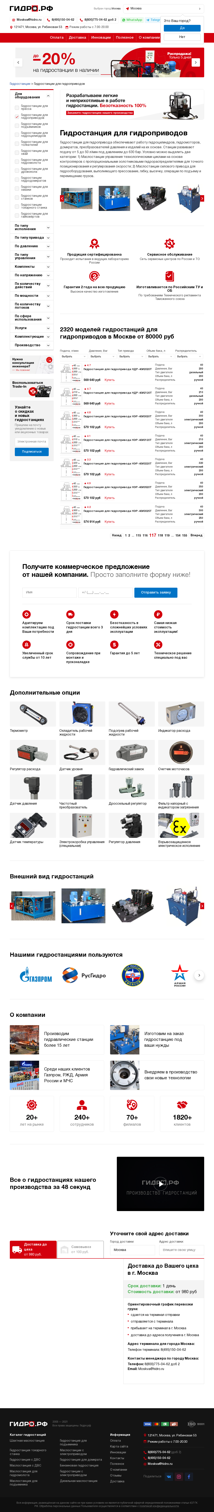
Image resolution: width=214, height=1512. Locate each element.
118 (160, 535)
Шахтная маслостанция (27, 1441)
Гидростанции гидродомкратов (33, 179)
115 (138, 535)
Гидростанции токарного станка (34, 206)
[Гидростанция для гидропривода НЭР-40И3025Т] (132, 514)
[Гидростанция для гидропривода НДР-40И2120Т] (132, 396)
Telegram (157, 20)
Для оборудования (27, 96)
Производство (27, 345)
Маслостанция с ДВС (25, 1465)
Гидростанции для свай (34, 152)
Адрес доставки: (171, 1242)
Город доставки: (122, 1242)
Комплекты (24, 266)
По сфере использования (28, 318)
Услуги (21, 328)
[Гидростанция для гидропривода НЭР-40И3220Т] (132, 467)
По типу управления (25, 257)
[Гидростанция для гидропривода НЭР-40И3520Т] (132, 491)
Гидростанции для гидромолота (34, 161)
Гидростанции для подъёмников (34, 125)
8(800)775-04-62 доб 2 (100, 20)
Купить (110, 380)
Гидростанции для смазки (34, 188)
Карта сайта (119, 1446)
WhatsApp (134, 20)
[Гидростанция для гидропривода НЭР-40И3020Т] (132, 420)
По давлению (26, 246)
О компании (149, 37)
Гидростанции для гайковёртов (34, 215)
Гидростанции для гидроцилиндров (34, 134)
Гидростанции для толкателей (34, 143)
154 (177, 535)
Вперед (196, 535)
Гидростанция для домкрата (81, 1460)
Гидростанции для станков (34, 197)
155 (184, 535)
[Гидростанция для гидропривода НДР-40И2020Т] (132, 373)
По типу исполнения (25, 228)
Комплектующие (29, 336)
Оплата (57, 37)
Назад (116, 535)
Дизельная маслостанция (78, 1481)
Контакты (117, 1458)
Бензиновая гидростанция (79, 1465)
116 (145, 535)
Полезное (125, 37)
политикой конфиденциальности (159, 1506)
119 (166, 535)
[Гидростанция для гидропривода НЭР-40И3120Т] (132, 443)
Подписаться (32, 451)
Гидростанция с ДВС (25, 1460)
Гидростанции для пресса (34, 107)
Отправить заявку (156, 592)
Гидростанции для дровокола (34, 170)
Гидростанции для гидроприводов (34, 116)
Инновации (101, 37)
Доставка (77, 37)
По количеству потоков (27, 306)
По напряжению (28, 275)
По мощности (26, 295)
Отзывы (115, 1475)
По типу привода (29, 237)
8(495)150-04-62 (63, 20)
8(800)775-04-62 (164, 1452)
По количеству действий (27, 286)
